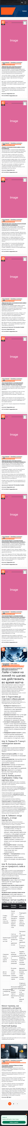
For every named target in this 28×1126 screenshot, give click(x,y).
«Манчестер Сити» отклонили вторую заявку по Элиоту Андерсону (14, 303)
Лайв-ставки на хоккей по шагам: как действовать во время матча (12, 669)
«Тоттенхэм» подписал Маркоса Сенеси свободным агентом (12, 1066)
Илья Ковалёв (6, 62)
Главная (24, 11)
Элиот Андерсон (10, 301)
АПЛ (4, 144)
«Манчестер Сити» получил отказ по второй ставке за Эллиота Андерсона (14, 224)
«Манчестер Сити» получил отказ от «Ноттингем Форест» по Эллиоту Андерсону (14, 461)
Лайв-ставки (14, 663)
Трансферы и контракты (16, 62)
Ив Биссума (17, 1061)
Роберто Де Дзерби (13, 1062)
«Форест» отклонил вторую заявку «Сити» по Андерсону (13, 148)
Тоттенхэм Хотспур (22, 1062)
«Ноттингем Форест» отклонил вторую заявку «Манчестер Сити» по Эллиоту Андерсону (12, 383)
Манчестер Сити (8, 144)
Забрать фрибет (14, 1122)
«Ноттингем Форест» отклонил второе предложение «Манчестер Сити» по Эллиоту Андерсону (14, 616)
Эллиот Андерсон (11, 145)
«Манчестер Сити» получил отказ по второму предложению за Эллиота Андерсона (12, 67)
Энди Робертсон (5, 1063)
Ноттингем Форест (17, 144)
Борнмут (12, 1061)
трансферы (4, 145)
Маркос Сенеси (5, 1062)
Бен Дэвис (7, 1061)
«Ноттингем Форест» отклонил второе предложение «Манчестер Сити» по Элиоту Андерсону (13, 541)
